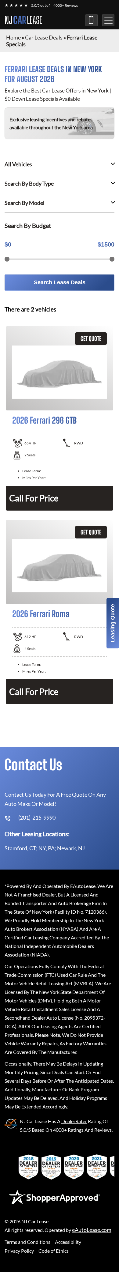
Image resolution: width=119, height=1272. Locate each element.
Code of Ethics (53, 1251)
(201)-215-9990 (91, 20)
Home (13, 37)
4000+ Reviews (65, 5)
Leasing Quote (113, 623)
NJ (23, 20)
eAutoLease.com (91, 1230)
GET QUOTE (91, 338)
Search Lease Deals (59, 282)
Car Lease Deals (44, 37)
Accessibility (68, 1242)
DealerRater (74, 1121)
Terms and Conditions (27, 1242)
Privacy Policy (19, 1251)
